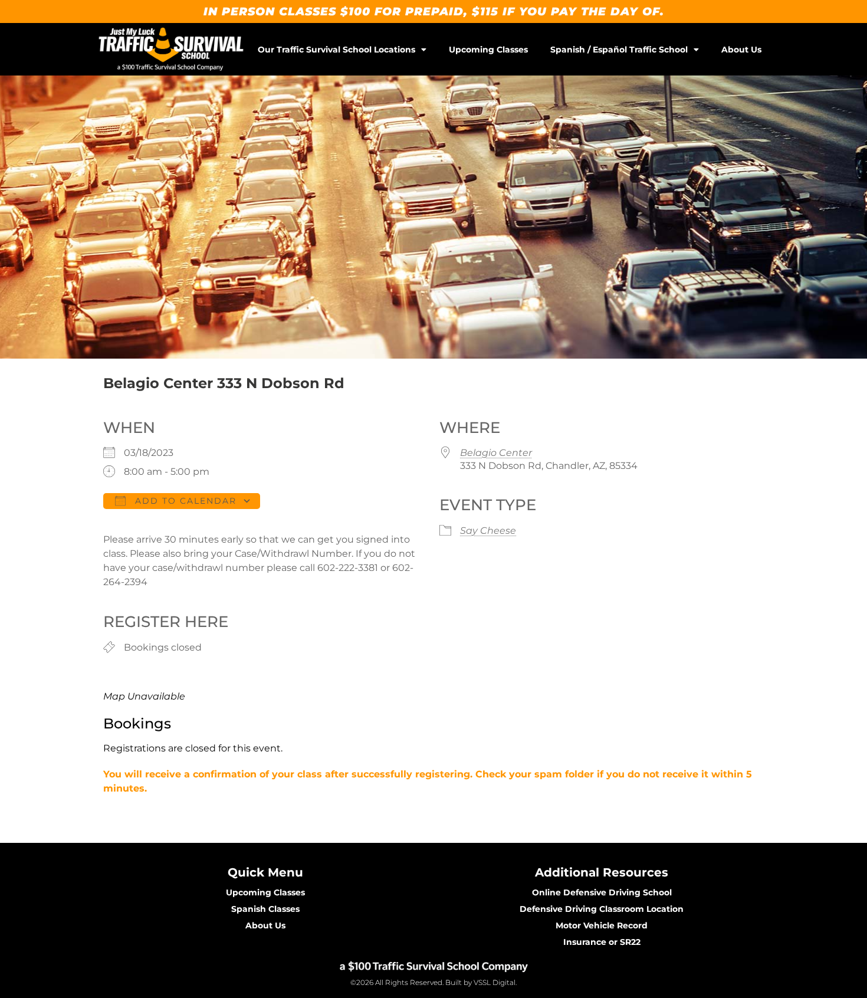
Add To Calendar (184, 500)
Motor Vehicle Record (602, 925)
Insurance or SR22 (602, 942)
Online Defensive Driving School (602, 892)
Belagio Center (496, 452)
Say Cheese (488, 530)
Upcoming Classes (488, 49)
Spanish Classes (265, 909)
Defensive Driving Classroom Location (602, 909)
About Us (741, 49)
